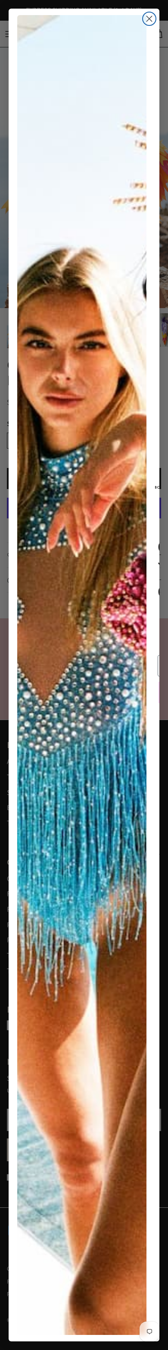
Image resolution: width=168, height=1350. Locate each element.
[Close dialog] (149, 18)
